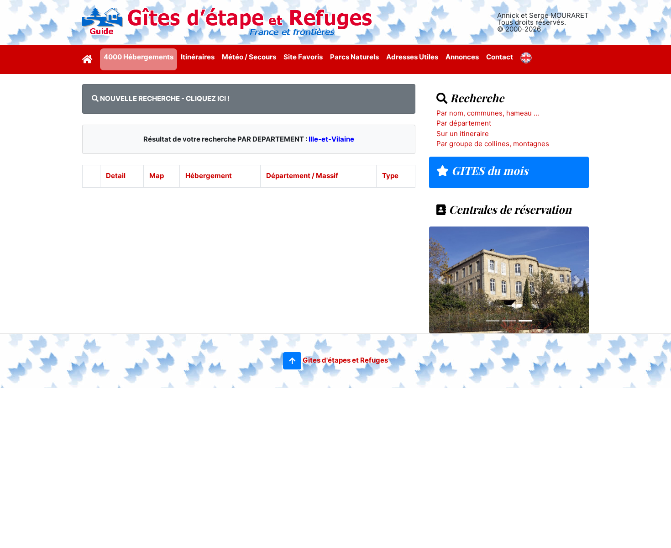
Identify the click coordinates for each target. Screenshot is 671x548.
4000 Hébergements (138, 57)
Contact (499, 57)
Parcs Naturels (354, 57)
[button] (292, 360)
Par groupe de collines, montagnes (492, 143)
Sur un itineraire (462, 133)
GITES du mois (488, 170)
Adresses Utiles (412, 57)
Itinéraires (198, 57)
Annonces (462, 57)
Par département (463, 123)
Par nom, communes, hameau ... (487, 113)
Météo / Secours (249, 57)
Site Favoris (303, 57)
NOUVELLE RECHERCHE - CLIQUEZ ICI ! (164, 98)
